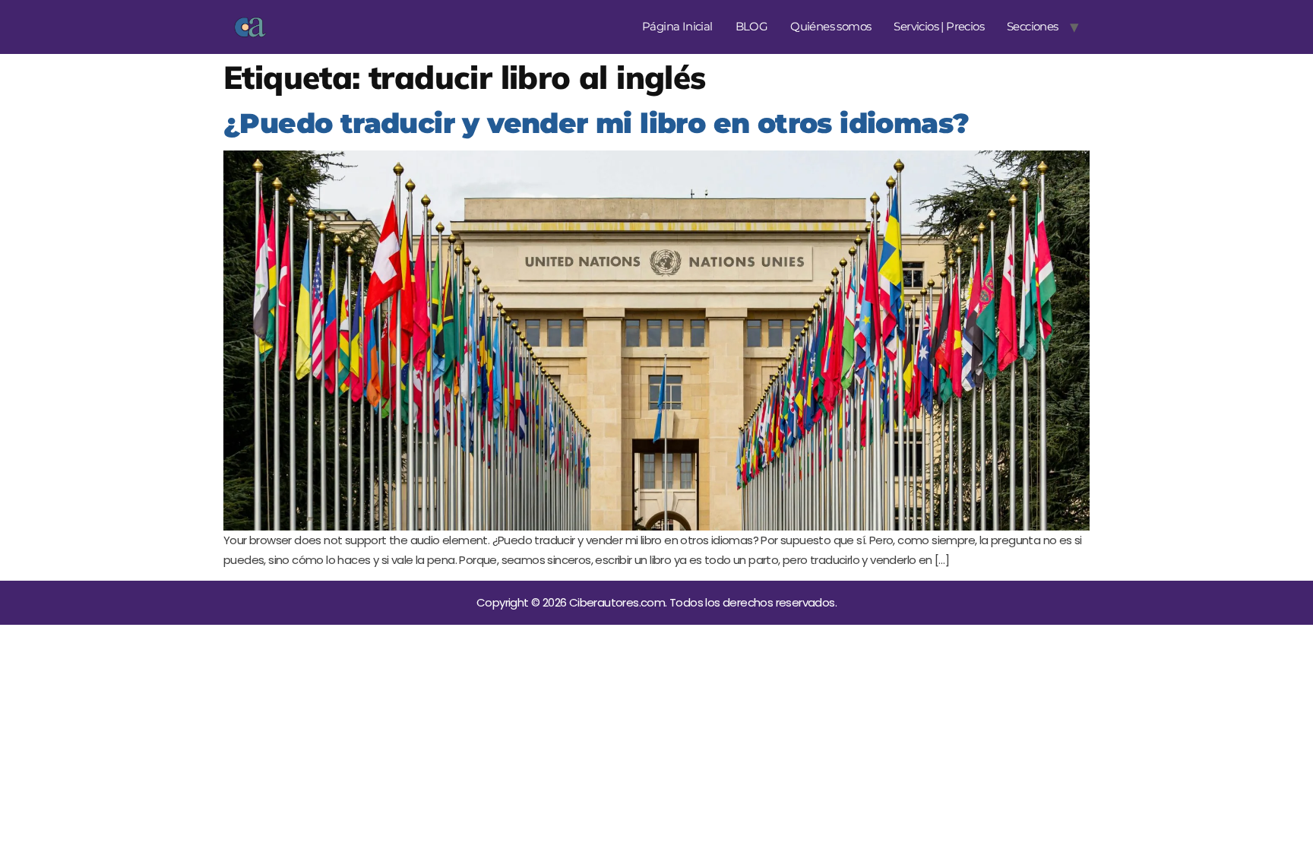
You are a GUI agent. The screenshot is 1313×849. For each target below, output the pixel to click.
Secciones (1032, 26)
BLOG (752, 26)
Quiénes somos (830, 26)
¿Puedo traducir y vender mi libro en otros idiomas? (596, 123)
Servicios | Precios (939, 26)
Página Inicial (677, 26)
